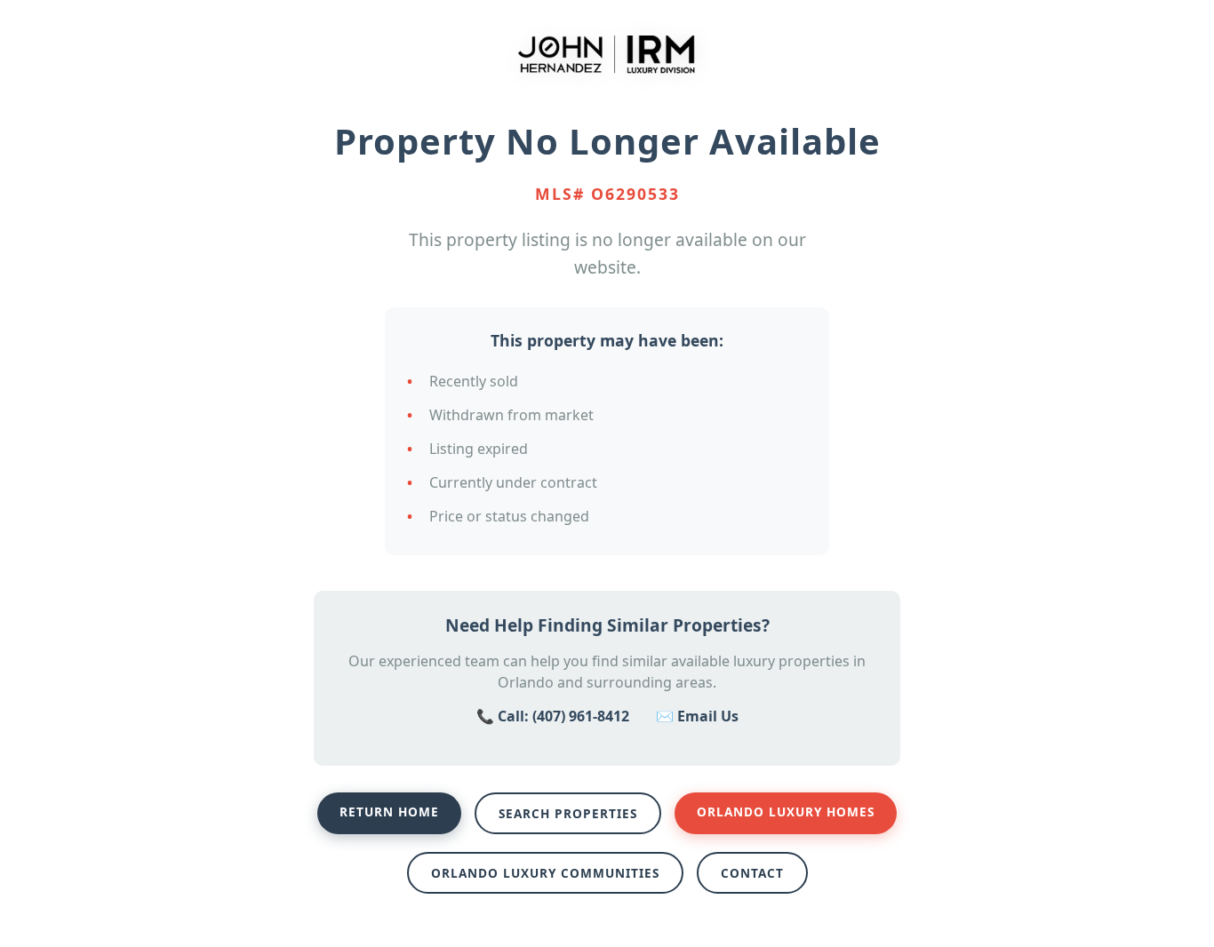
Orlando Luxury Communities (545, 872)
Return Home (389, 811)
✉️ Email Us (697, 716)
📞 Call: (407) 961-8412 (552, 716)
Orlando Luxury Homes (786, 811)
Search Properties (568, 813)
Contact (752, 872)
